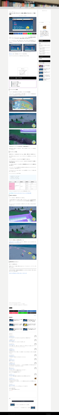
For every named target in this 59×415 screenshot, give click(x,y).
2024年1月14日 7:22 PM (11, 344)
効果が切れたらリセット (23, 74)
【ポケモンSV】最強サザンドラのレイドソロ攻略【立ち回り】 (44, 53)
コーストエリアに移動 (22, 71)
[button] (34, 33)
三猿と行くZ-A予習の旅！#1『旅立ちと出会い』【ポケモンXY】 (18, 273)
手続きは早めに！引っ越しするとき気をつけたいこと (44, 46)
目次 (21, 68)
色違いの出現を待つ (22, 73)
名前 (9, 398)
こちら (42, 36)
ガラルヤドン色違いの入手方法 (23, 70)
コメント (10, 390)
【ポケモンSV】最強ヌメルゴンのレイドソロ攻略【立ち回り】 (44, 51)
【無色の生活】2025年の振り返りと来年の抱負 (44, 43)
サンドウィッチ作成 (22, 72)
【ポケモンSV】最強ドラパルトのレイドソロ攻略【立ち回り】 (44, 48)
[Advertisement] (22, 62)
